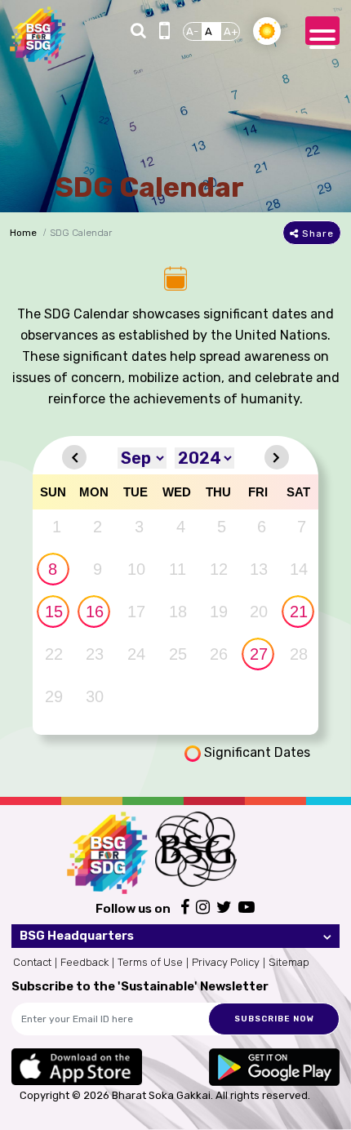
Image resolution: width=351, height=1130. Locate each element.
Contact (32, 962)
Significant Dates (255, 752)
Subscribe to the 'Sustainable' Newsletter (140, 986)
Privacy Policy (226, 962)
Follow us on (133, 908)
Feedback (84, 962)
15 (54, 612)
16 (95, 612)
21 (299, 612)
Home (23, 232)
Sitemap (289, 962)
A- (192, 31)
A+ (231, 31)
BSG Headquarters (77, 935)
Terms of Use (150, 962)
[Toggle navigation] (322, 30)
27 (259, 654)
